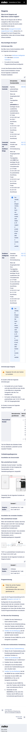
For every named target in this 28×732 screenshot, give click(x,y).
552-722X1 (24, 144)
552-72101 (24, 142)
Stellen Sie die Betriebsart (12, 657)
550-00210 (24, 87)
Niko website (4, 729)
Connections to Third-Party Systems (15, 2)
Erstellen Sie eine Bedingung (12, 631)
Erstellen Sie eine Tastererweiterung (14, 648)
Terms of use (4, 731)
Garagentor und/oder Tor (13, 599)
